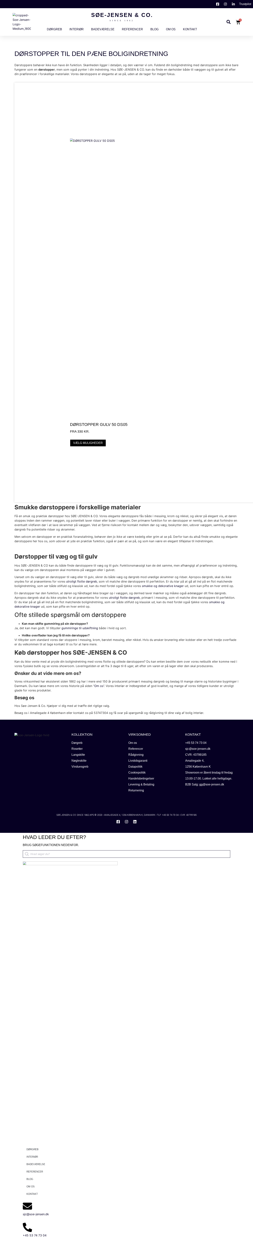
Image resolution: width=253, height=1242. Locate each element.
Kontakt (190, 29)
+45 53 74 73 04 (34, 1235)
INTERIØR (76, 29)
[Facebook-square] (118, 822)
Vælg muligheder (88, 442)
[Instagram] (126, 822)
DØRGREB (54, 29)
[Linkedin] (135, 822)
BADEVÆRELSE (102, 29)
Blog (154, 29)
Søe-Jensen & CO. (122, 15)
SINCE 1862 (122, 21)
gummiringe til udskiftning (79, 628)
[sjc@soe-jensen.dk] (27, 1206)
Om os (171, 29)
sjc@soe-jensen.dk (36, 1214)
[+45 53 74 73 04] (27, 1227)
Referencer (132, 29)
